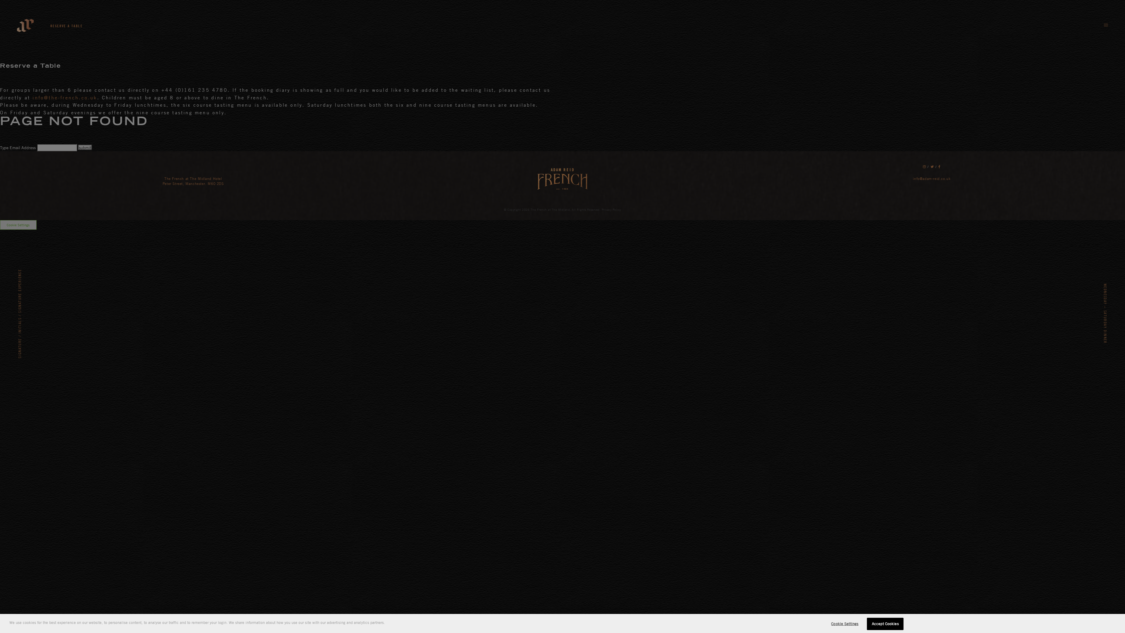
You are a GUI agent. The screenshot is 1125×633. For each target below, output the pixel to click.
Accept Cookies (885, 623)
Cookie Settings (844, 623)
